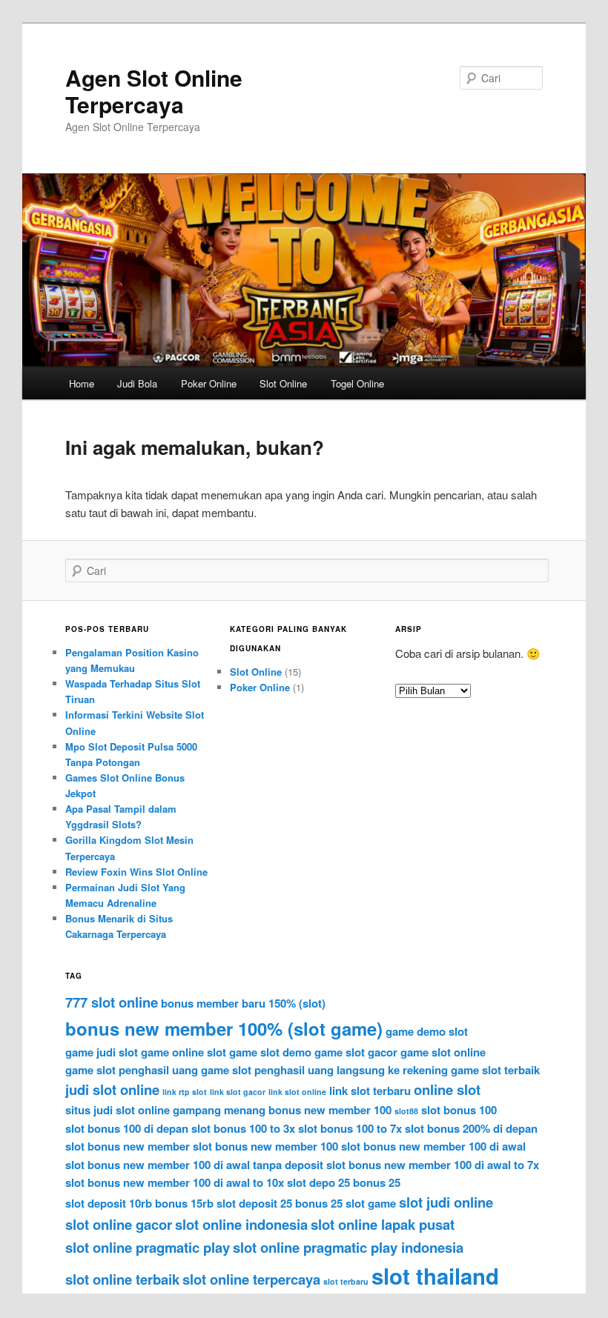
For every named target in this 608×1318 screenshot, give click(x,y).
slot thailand (435, 1275)
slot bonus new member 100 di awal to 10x (174, 1182)
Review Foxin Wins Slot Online (136, 872)
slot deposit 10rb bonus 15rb (139, 1203)
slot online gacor (118, 1224)
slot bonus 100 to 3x (243, 1128)
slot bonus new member (127, 1146)
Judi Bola (137, 383)
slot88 (406, 1110)
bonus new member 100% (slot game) (224, 1028)
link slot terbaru (370, 1090)
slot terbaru (346, 1281)
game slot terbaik (495, 1070)
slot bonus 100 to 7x (350, 1128)
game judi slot (101, 1052)
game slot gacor (355, 1052)
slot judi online (446, 1202)
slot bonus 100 (459, 1110)
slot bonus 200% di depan (471, 1128)
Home (81, 383)
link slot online (297, 1091)
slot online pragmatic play (147, 1247)
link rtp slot (184, 1091)
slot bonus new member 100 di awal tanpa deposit (194, 1164)
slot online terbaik (122, 1279)
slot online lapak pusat (383, 1224)
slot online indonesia (241, 1224)
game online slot (183, 1052)
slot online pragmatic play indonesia (348, 1247)
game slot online (443, 1052)
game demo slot (427, 1031)
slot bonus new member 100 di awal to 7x (432, 1164)
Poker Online (209, 383)
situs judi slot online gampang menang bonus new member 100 (228, 1110)
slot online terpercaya (251, 1279)
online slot (447, 1089)
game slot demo (270, 1052)
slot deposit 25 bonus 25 (280, 1203)
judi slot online (112, 1089)
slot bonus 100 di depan (126, 1128)
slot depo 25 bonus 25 (343, 1182)
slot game (371, 1203)
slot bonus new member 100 (265, 1146)
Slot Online (283, 383)
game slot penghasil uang (131, 1070)
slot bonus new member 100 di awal (433, 1146)
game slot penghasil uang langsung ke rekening (324, 1070)
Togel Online (357, 383)
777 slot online (111, 1002)
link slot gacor (237, 1091)
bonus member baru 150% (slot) (243, 1003)
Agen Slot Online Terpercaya (153, 90)
